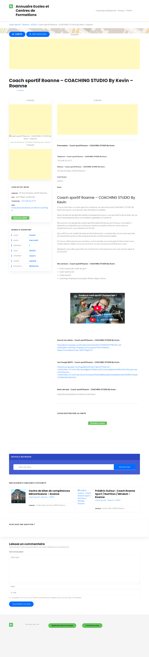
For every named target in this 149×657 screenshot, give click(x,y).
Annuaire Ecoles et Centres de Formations (32, 10)
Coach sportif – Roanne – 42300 (23, 25)
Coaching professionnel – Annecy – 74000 (114, 11)
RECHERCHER (38, 34)
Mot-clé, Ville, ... (16, 467)
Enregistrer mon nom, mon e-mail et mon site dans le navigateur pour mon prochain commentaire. (47, 597)
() (20, 90)
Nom (13, 586)
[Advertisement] (74, 54)
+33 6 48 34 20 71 (28, 201)
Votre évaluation (16, 552)
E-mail (13, 593)
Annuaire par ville (32, 624)
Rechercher (124, 467)
